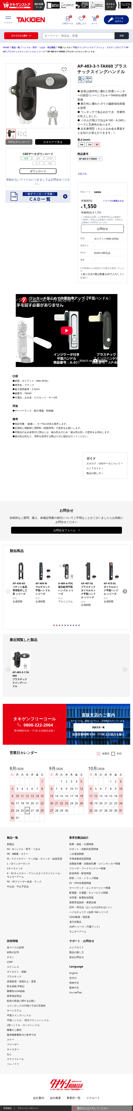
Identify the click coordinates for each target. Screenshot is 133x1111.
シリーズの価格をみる (113, 200)
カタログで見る (53, 142)
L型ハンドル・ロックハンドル (23, 1025)
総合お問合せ (76, 957)
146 (81, 144)
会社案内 (38, 1098)
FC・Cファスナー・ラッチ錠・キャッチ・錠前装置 (34, 858)
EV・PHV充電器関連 (80, 883)
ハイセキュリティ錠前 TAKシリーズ (88, 912)
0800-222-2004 (38, 725)
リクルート (93, 1098)
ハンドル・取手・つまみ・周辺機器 (39, 47)
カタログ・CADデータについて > (104, 463)
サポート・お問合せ (81, 941)
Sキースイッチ (15, 868)
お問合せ (102, 229)
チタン (10, 957)
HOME (6, 47)
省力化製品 (75, 921)
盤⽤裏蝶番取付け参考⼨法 (21, 1034)
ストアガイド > (94, 468)
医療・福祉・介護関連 (81, 844)
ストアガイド (76, 947)
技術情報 (12, 941)
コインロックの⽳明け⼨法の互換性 (26, 1005)
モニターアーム (77, 931)
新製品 (10, 844)
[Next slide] (124, 591)
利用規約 (7, 1108)
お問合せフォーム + (66, 530)
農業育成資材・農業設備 (82, 902)
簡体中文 (74, 982)
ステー (10, 1039)
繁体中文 (74, 987)
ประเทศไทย (75, 992)
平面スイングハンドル (83, 47)
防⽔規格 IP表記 (15, 986)
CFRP (10, 962)
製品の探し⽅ (76, 952)
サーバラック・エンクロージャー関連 (89, 887)
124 (89, 144)
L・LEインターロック (18, 863)
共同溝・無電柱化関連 (81, 897)
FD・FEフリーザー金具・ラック (24, 881)
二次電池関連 (76, 853)
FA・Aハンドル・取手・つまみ (23, 849)
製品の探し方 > (94, 473)
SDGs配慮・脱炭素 (79, 916)
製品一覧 (16, 47)
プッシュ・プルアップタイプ (109, 47)
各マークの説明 (15, 947)
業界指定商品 (14, 996)
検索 (122, 35)
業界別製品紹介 (79, 837)
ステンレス (13, 966)
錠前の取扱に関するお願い (21, 1000)
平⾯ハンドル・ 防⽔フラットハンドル (28, 1020)
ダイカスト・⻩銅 (16, 971)
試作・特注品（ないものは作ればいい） (91, 907)
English (73, 973)
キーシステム (14, 1010)
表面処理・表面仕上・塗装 (21, 981)
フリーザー (13, 1044)
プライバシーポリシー (27, 1108)
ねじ (9, 1054)
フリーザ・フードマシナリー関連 (87, 868)
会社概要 (55, 1098)
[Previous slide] (8, 591)
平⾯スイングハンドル (19, 1015)
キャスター (13, 1049)
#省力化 (82, 173)
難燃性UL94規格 (16, 991)
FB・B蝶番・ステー (17, 853)
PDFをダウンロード (19, 141)
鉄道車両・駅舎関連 (80, 873)
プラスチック (14, 976)
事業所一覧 (74, 1098)
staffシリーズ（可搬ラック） (85, 926)
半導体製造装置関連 (80, 858)
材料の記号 (13, 952)
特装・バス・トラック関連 (83, 878)
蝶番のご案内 (14, 1029)
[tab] (54, 625)
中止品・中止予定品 (18, 886)
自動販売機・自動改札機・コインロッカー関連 (94, 863)
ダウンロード (38, 171)
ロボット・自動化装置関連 (83, 849)
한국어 (73, 977)
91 (97, 144)
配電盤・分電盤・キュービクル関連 (88, 892)
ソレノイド (13, 1063)
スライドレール (15, 1059)
